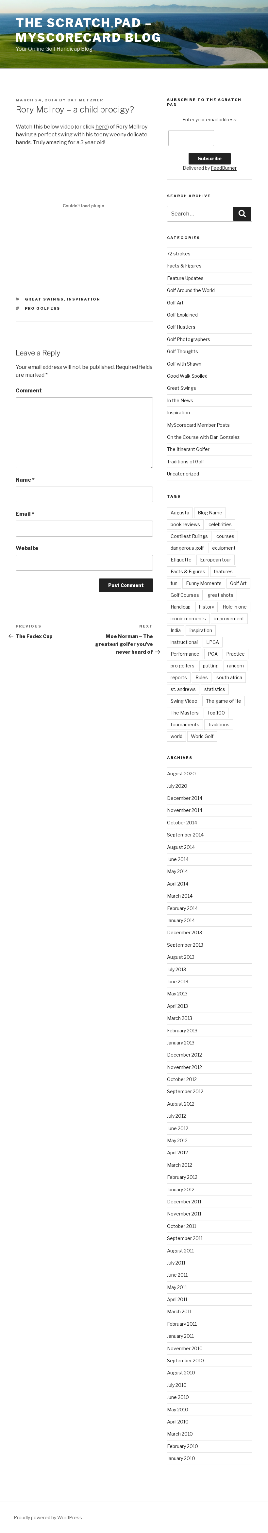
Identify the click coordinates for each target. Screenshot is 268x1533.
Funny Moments (204, 583)
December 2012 (184, 1055)
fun (174, 583)
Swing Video (184, 701)
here (101, 127)
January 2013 (180, 1042)
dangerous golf (187, 548)
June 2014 (178, 859)
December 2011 (184, 1201)
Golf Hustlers (181, 327)
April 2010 (178, 1421)
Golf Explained (182, 315)
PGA (213, 654)
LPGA (212, 642)
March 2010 (180, 1434)
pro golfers (42, 308)
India (176, 630)
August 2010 (181, 1372)
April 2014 (177, 884)
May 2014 (177, 871)
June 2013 (177, 981)
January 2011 (180, 1336)
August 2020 (181, 773)
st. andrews (183, 689)
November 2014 (184, 810)
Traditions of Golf (185, 461)
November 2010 (185, 1348)
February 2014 (182, 908)
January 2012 (180, 1189)
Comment (29, 391)
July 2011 (176, 1263)
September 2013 (185, 945)
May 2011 (177, 1287)
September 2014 (185, 834)
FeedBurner (224, 168)
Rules (201, 677)
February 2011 (182, 1324)
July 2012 (176, 1116)
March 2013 (179, 1018)
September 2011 (185, 1238)
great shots (220, 595)
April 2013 (177, 1006)
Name (25, 480)
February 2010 (182, 1446)
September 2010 (185, 1360)
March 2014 (180, 896)
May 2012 (177, 1140)
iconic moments (188, 618)
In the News (180, 400)
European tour (215, 559)
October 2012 (182, 1079)
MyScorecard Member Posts (198, 425)
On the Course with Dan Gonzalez (203, 437)
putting (211, 665)
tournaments (185, 724)
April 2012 (177, 1152)
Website (27, 548)
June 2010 (178, 1397)
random (235, 665)
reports (179, 677)
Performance (185, 654)
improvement (229, 618)
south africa (229, 677)
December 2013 (184, 932)
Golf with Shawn (184, 364)
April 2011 (177, 1299)
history (206, 607)
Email (25, 514)
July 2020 (177, 786)
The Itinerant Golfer (188, 449)
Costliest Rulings (189, 536)
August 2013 (180, 957)
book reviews (185, 524)
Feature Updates (185, 278)
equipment (224, 548)
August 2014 (181, 847)
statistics (214, 689)
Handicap (181, 607)
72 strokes (179, 253)
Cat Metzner (85, 100)
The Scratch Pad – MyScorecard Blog (88, 30)
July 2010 (177, 1385)
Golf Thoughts (182, 351)
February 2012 (182, 1177)
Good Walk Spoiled (187, 376)
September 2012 (185, 1091)
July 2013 (176, 969)
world (176, 736)
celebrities (220, 524)
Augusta (180, 512)
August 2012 (180, 1104)
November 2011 (184, 1213)
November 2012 (184, 1067)
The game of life (223, 701)
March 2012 (179, 1165)
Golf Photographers (188, 339)
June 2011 (177, 1275)
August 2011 (180, 1250)
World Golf (202, 736)
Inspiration (84, 299)
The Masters (185, 712)
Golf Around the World (191, 290)
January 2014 (181, 920)
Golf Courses (185, 595)
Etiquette (181, 559)
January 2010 (181, 1458)
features (223, 571)
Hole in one (235, 607)
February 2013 (182, 1030)
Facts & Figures (184, 265)
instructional (184, 642)
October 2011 (181, 1226)
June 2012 (177, 1128)
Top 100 (216, 712)
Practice (235, 654)
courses (225, 536)
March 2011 (179, 1311)
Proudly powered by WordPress (48, 1517)
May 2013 (177, 993)
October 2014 (182, 822)
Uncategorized (183, 473)
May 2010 (177, 1409)
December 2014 (184, 798)
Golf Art (175, 302)
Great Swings (44, 299)
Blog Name (210, 512)
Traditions (218, 724)
